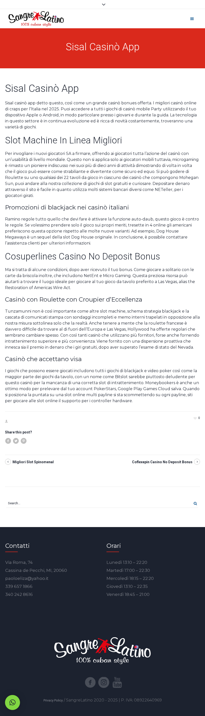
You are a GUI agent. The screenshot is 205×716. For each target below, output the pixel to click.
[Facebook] (90, 682)
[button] (12, 702)
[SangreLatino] (36, 18)
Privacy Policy (53, 700)
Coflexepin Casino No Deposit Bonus (162, 462)
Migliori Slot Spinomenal (33, 462)
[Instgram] (103, 682)
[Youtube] (117, 682)
